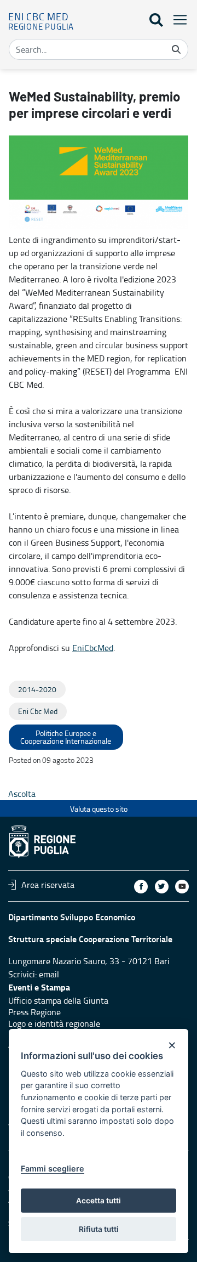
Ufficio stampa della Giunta (58, 1000)
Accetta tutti (98, 1200)
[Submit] (176, 49)
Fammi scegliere (52, 1168)
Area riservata (47, 885)
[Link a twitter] (162, 886)
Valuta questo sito (99, 808)
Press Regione (34, 1012)
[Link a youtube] (182, 886)
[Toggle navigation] (176, 19)
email (49, 974)
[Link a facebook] (141, 886)
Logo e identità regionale (54, 1023)
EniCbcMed (92, 648)
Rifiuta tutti (99, 1229)
